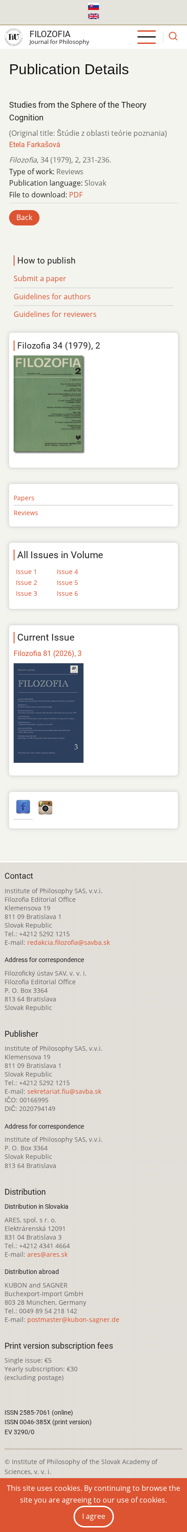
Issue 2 (26, 582)
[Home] (14, 37)
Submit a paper (40, 278)
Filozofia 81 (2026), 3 (48, 653)
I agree (93, 1516)
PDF (76, 195)
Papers (24, 497)
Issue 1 (26, 571)
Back (24, 217)
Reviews (26, 512)
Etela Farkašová (34, 144)
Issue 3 (26, 593)
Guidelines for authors (52, 297)
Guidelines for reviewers (55, 314)
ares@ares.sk (47, 1254)
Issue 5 (67, 582)
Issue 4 (67, 571)
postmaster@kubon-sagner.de (73, 1319)
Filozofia (50, 34)
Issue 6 (67, 593)
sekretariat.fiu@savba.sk (64, 1091)
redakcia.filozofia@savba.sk (68, 942)
